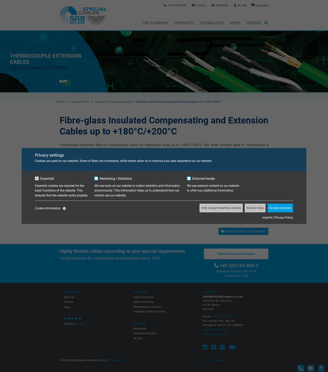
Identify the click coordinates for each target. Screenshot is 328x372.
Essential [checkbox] (47, 179)
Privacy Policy (283, 217)
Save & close (255, 208)
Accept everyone (280, 208)
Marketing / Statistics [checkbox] (116, 179)
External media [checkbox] (203, 179)
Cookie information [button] (48, 208)
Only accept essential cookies (221, 208)
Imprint (267, 217)
